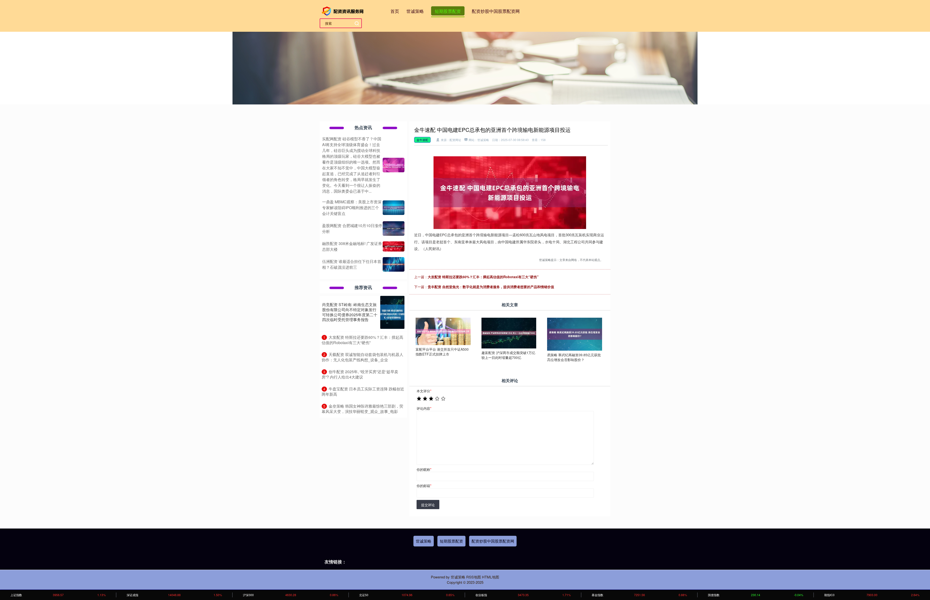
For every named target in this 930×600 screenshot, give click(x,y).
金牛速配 (422, 140)
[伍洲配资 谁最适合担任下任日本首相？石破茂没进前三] (393, 264)
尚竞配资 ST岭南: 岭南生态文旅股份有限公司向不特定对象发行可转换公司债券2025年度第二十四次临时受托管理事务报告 (349, 312)
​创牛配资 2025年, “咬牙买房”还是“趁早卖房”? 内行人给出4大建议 (360, 374)
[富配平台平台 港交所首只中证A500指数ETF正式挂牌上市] (443, 330)
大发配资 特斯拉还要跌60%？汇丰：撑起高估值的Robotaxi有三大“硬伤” (483, 276)
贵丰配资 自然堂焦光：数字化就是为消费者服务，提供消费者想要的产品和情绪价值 (491, 286)
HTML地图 (490, 576)
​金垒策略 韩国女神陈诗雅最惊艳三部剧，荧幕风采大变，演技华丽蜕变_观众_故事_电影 (362, 408)
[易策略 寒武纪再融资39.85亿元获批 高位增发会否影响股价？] (574, 333)
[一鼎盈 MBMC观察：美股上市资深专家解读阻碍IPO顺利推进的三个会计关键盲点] (393, 207)
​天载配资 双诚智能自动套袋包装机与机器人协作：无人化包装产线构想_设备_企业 (362, 357)
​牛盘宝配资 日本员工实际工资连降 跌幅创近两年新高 (363, 391)
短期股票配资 (448, 11)
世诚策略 (415, 11)
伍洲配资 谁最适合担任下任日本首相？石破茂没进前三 (351, 264)
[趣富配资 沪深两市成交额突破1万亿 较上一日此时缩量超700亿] (508, 332)
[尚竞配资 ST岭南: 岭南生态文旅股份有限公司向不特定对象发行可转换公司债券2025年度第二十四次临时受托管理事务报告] (392, 312)
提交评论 (428, 504)
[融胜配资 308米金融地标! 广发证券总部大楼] (393, 246)
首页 (394, 11)
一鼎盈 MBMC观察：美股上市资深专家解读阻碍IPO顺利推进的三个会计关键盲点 (351, 207)
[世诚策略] (343, 10)
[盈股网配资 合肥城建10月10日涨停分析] (393, 228)
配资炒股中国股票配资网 (496, 11)
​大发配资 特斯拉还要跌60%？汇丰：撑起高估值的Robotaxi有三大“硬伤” (362, 340)
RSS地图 (473, 576)
